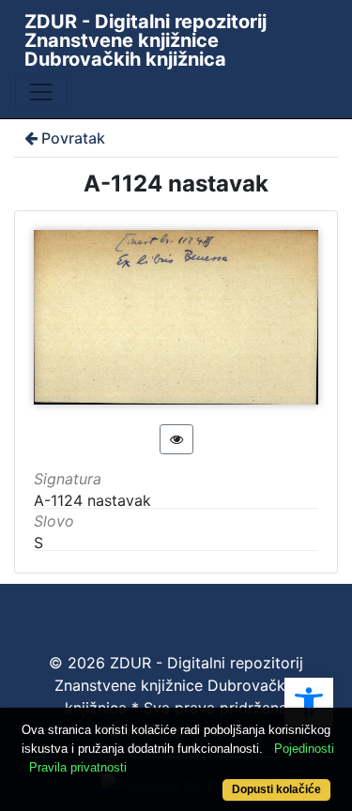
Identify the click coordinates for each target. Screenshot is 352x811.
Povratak (73, 138)
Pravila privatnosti (78, 767)
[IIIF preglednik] (176, 439)
